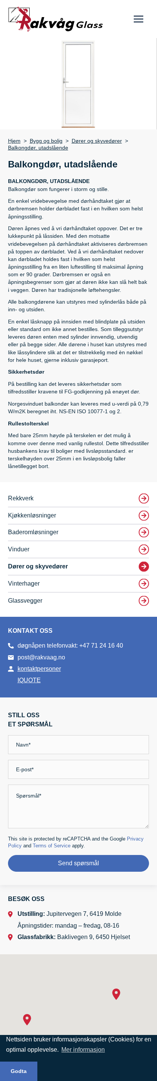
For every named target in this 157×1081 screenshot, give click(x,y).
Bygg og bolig (46, 141)
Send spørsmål (78, 863)
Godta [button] (19, 1071)
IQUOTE (29, 680)
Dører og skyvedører (97, 141)
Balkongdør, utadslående (38, 148)
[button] (27, 1019)
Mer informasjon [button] (83, 1049)
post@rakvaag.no (41, 657)
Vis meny (138, 19)
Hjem (14, 141)
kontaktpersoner (39, 668)
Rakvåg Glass (55, 19)
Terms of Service (51, 846)
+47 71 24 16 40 (101, 645)
